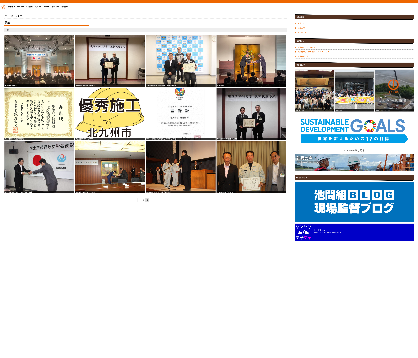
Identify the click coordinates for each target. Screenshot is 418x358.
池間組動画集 (303, 56)
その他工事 (302, 33)
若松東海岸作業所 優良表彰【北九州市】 (158, 192)
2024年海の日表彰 (10, 85)
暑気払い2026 (300, 110)
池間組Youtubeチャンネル (382, 110)
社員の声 (38, 7)
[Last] (155, 200)
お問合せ (64, 7)
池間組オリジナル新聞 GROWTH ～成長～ (314, 52)
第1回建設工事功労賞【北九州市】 (86, 192)
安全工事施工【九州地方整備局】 (15, 139)
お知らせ (55, 7)
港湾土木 (301, 23)
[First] (135, 200)
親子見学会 (339, 110)
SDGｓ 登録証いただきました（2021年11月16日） (161, 139)
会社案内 (11, 7)
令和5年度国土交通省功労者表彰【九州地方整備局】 (161, 85)
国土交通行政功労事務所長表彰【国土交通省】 (18, 192)
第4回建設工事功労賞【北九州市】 (86, 85)
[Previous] (139, 200)
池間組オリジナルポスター (308, 47)
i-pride (46, 6)
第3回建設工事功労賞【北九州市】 (227, 139)
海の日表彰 (220, 85)
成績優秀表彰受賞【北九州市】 (85, 139)
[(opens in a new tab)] (394, 91)
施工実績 (20, 7)
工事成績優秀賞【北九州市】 (225, 192)
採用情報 (29, 7)
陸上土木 (301, 28)
